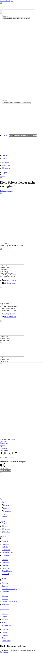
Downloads (3, 448)
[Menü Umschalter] (1, 12)
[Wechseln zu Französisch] (7, 165)
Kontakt (2, 445)
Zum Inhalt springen (6, 1)
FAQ (1, 447)
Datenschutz (4, 443)
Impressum (3, 441)
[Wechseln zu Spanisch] (6, 168)
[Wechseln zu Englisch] (6, 162)
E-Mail (2, 468)
